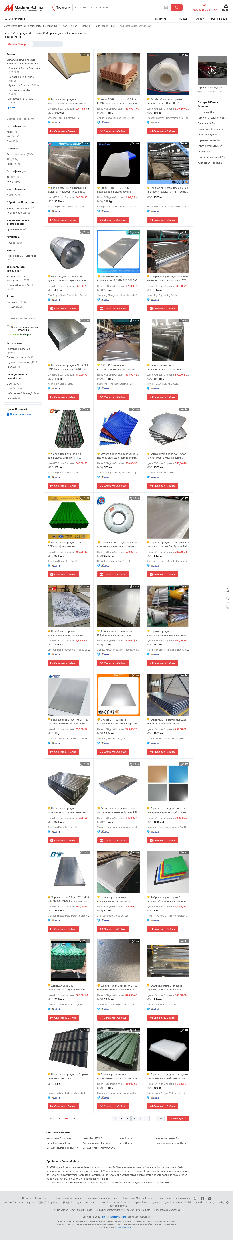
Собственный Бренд (23, 393)
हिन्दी (189, 1202)
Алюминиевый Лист (20, 92)
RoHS (14, 181)
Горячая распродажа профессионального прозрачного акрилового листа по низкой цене (67, 101)
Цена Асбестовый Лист (167, 1138)
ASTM (14, 131)
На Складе (17, 302)
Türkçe (211, 1202)
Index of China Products (138, 1209)
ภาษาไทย (200, 1202)
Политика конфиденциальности (102, 1197)
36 (66, 1118)
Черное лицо (18, 212)
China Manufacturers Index (109, 1209)
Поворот (14, 242)
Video (86, 54)
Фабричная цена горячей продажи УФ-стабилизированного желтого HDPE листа (167, 899)
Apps (199, 18)
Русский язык (141, 1202)
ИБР (13, 194)
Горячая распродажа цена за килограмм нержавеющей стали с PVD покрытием (167, 810)
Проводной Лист (207, 123)
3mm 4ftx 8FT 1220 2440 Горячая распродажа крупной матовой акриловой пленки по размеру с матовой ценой (115, 189)
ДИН (13, 163)
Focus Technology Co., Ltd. (114, 1216)
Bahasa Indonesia (118, 1205)
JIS (12, 159)
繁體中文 (54, 1202)
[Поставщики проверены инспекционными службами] (23, 328)
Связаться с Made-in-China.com (139, 1197)
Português (114, 1202)
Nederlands (178, 1202)
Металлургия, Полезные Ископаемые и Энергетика (22, 61)
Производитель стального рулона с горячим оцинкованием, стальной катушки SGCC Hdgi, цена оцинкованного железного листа (68, 278)
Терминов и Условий (125, 1227)
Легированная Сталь (20, 100)
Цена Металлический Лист (62, 1147)
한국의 (155, 1202)
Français (77, 1202)
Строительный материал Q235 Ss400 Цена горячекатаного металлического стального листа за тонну (168, 721)
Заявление (40, 1197)
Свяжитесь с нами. (20, 414)
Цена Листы (125, 1143)
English (30, 1202)
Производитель (20, 357)
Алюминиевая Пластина (96, 1143)
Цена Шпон (125, 1138)
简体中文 (42, 1202)
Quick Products (84, 1209)
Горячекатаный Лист (210, 140)
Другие (11, 107)
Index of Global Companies (167, 1209)
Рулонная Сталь (23, 85)
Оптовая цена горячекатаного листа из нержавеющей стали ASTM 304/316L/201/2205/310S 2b (118, 810)
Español (90, 1202)
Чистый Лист (205, 151)
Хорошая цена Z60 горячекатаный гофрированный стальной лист (66, 987)
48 (74, 1118)
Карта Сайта (165, 1197)
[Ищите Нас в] (209, 1197)
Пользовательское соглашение (66, 1197)
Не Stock (15, 306)
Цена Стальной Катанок (60, 1143)
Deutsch (102, 1202)
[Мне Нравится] (202, 1197)
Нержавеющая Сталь (21, 78)
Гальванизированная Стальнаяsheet (171, 1143)
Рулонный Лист (207, 112)
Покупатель (160, 18)
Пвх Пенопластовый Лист (212, 157)
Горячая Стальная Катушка (214, 117)
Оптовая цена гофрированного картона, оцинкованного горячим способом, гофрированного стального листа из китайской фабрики (117, 455)
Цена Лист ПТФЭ (92, 1138)
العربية (166, 1202)
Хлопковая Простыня (59, 1138)
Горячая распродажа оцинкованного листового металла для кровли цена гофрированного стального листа (117, 1076)
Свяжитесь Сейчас (65, 131)
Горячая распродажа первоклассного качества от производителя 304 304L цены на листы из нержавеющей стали (117, 899)
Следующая (176, 1118)
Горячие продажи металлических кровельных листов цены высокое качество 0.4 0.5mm (167, 633)
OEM (14, 383)
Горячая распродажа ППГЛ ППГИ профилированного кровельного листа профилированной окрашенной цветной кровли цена (66, 544)
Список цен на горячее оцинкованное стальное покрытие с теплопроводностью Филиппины (118, 721)
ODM (14, 388)
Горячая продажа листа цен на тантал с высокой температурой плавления (68, 721)
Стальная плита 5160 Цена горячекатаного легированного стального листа (165, 987)
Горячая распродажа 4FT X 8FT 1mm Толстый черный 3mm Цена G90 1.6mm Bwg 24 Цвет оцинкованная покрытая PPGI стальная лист (68, 367)
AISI (13, 136)
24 (58, 1118)
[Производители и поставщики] (23, 7)
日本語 (66, 1202)
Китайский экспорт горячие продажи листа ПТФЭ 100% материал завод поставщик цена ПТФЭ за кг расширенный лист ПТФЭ (166, 101)
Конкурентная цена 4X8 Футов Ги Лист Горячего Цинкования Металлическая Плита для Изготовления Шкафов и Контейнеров (166, 455)
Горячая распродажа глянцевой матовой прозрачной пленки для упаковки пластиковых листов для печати (167, 1076)
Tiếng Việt (224, 1202)
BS (12, 141)
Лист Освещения (208, 134)
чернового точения (21, 208)
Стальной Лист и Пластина (24, 70)
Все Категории (17, 18)
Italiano (127, 1202)
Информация (183, 1197)
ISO (13, 177)
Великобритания (21, 154)
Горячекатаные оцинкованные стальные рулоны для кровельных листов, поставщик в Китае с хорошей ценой (117, 544)
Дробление (16, 229)
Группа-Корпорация (22, 362)
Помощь (182, 18)
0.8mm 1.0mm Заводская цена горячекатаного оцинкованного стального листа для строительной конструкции (117, 987)
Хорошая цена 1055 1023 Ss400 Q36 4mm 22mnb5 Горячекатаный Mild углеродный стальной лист (68, 899)
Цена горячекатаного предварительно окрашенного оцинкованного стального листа (165, 367)
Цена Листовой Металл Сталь (99, 1147)
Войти (225, 9)
